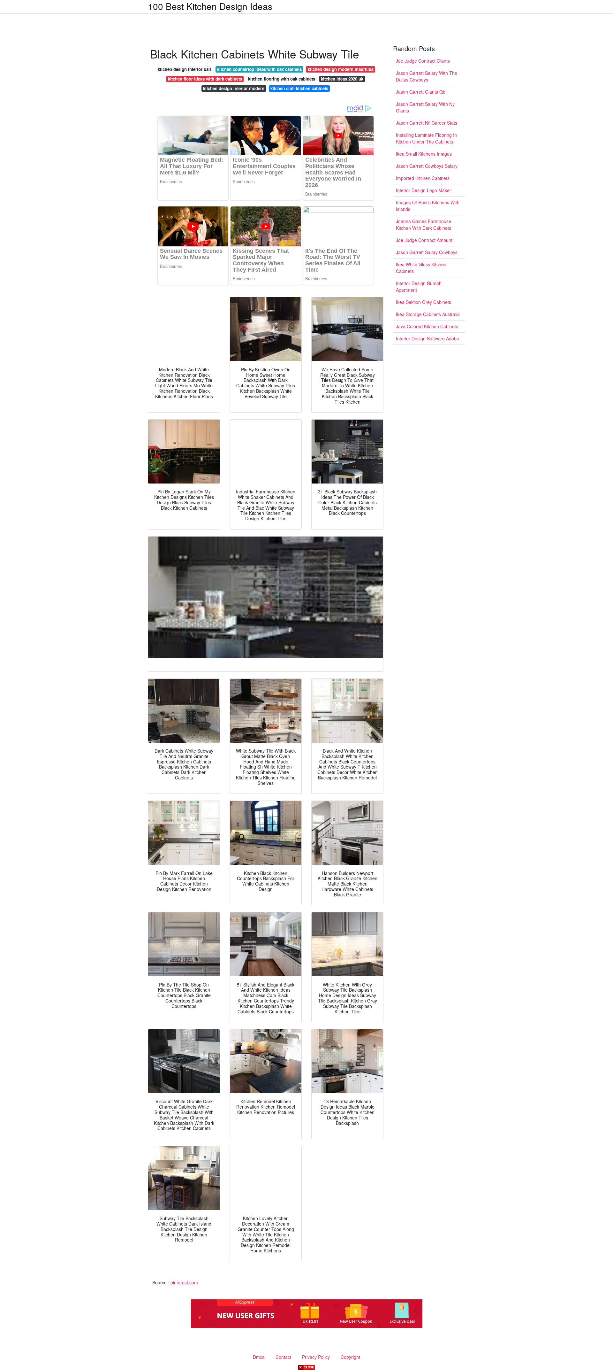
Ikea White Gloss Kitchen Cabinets (421, 267)
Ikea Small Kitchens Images (424, 154)
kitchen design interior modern (233, 88)
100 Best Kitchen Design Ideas (210, 6)
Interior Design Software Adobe (427, 338)
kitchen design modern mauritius (341, 69)
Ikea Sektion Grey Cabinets (423, 302)
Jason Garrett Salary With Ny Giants (425, 107)
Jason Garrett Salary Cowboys (427, 252)
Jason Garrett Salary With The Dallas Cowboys (426, 76)
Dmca (259, 1357)
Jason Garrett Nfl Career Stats (426, 123)
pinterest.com (184, 1282)
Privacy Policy (316, 1357)
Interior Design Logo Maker (423, 190)
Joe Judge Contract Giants (423, 61)
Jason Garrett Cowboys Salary (427, 166)
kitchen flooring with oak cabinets (281, 79)
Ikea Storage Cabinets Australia (428, 314)
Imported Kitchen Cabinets (423, 178)
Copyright (350, 1357)
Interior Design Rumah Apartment (419, 286)
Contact (283, 1357)
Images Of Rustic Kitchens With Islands (427, 205)
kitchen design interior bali (184, 69)
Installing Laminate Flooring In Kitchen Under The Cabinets (426, 138)
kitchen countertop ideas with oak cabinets (259, 69)
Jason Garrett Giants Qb (420, 92)
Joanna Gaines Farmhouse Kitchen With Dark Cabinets (423, 224)
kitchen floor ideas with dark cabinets (205, 79)
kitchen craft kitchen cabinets (299, 88)
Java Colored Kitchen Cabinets (427, 326)
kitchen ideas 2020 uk (342, 79)
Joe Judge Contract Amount (424, 240)
